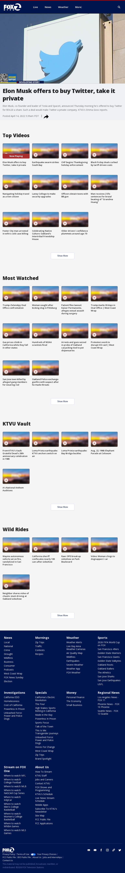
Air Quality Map (74, 653)
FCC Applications (44, 823)
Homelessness (11, 701)
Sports (102, 638)
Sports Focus (42, 722)
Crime (7, 650)
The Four (40, 704)
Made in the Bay (43, 714)
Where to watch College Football (12, 781)
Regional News (108, 693)
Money (71, 693)
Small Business (74, 705)
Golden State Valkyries (109, 660)
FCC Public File (42, 819)
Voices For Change (45, 746)
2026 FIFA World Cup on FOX (109, 644)
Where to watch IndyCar (12, 798)
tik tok (113, 850)
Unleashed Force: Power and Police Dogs (13, 715)
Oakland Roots (105, 664)
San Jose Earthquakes (109, 680)
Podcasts (9, 669)
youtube (95, 850)
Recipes (39, 654)
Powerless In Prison (14, 708)
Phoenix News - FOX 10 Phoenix (108, 705)
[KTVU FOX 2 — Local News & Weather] (14, 7)
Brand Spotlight (43, 758)
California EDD (11, 697)
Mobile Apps (41, 804)
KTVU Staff (41, 775)
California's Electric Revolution (45, 699)
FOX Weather (73, 672)
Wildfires (8, 657)
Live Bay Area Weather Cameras (75, 648)
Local (7, 642)
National (8, 646)
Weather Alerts (74, 642)
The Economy (73, 701)
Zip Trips (39, 642)
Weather (72, 638)
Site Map (39, 815)
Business (8, 661)
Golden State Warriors (109, 653)
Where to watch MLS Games (15, 832)
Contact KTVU (42, 783)
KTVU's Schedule (44, 794)
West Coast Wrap (13, 673)
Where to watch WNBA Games (12, 825)
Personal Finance (75, 697)
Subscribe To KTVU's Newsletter (46, 810)
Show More (62, 256)
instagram (107, 850)
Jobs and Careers (44, 779)
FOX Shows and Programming (43, 789)
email (88, 850)
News (8, 638)
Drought (8, 654)
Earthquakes (72, 660)
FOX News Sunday (13, 677)
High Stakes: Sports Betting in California (45, 709)
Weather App (73, 668)
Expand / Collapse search (119, 7)
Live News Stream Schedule (44, 799)
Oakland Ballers (106, 668)
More (78, 7)
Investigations (14, 693)
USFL (100, 684)
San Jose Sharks (106, 676)
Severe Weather (74, 664)
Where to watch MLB (15, 786)
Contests (40, 650)
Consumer (9, 665)
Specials (41, 693)
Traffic (38, 646)
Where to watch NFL (15, 775)
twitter (119, 850)
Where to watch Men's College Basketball (12, 806)
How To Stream (43, 771)
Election (8, 681)
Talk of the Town (44, 726)
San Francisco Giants (109, 656)
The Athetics (104, 672)
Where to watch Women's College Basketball (13, 816)
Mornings (42, 638)
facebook (101, 850)
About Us (42, 767)
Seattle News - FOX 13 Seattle (108, 712)
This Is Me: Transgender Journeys (46, 732)
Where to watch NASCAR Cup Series (14, 792)
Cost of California (13, 705)
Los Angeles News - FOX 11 (108, 699)
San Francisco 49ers (108, 649)
